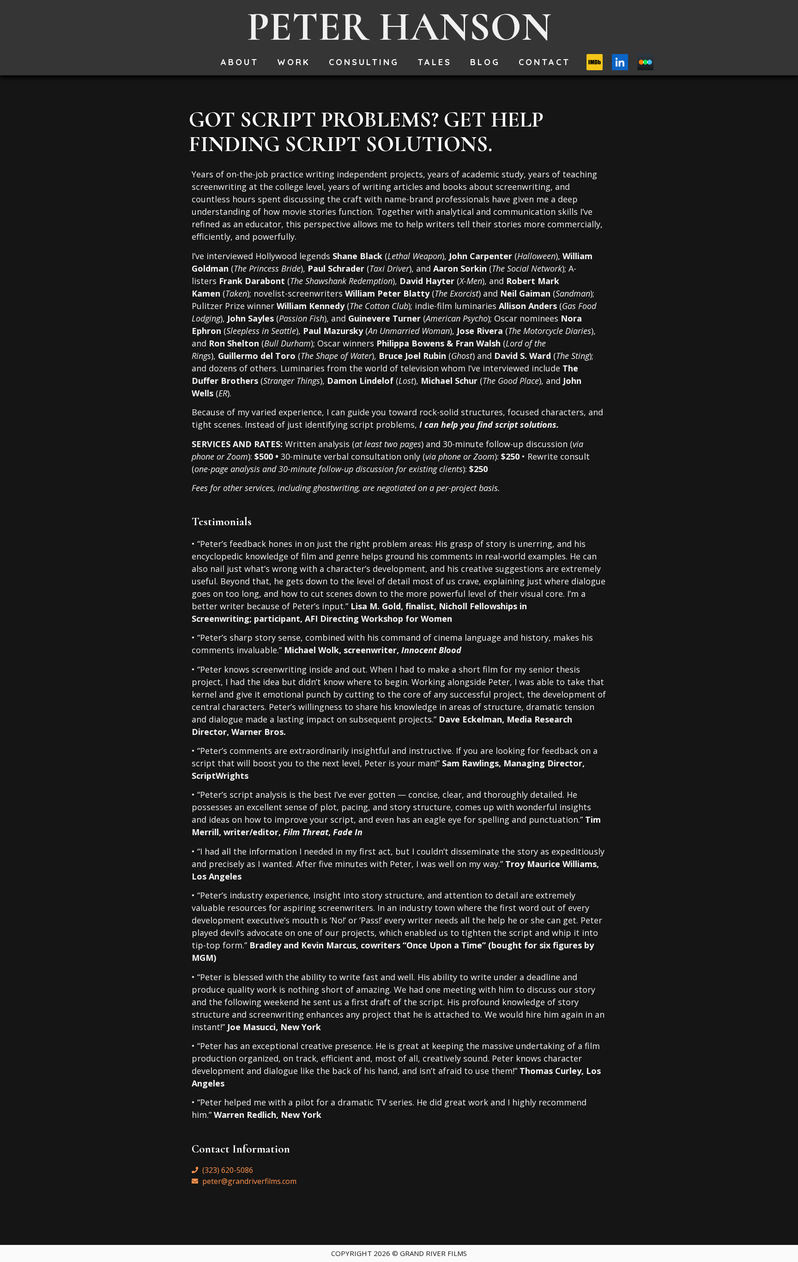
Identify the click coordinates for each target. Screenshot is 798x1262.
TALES (434, 62)
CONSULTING (364, 62)
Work (293, 62)
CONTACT (544, 62)
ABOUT (240, 62)
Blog (485, 62)
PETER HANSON (399, 26)
